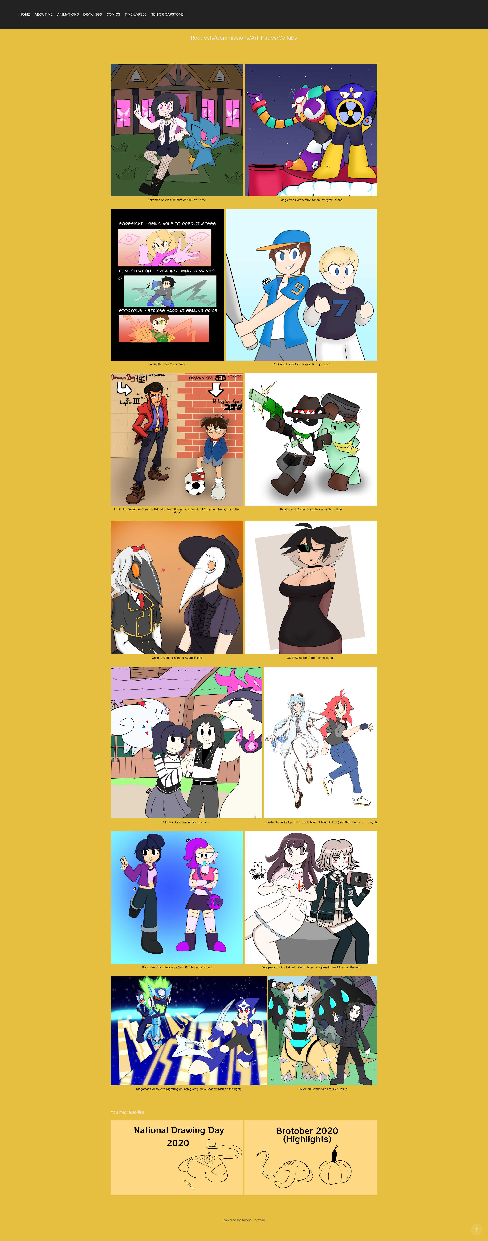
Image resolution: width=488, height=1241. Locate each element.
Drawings (92, 14)
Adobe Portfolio (253, 1220)
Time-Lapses (136, 14)
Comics (113, 14)
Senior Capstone (167, 14)
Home (24, 14)
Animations (68, 14)
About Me (44, 14)
